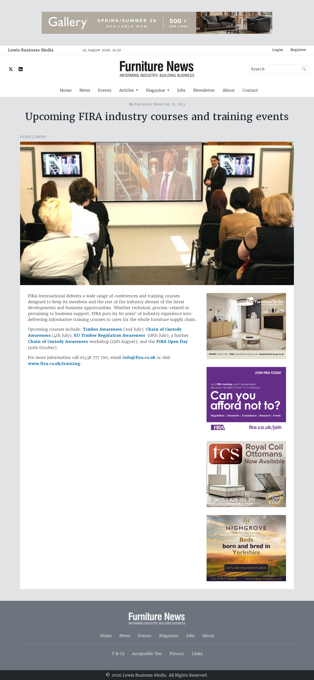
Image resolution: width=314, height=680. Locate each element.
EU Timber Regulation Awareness (109, 335)
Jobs (181, 90)
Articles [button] (127, 90)
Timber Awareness (102, 329)
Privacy (177, 653)
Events (104, 90)
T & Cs (118, 653)
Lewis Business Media (30, 50)
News (84, 90)
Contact (250, 90)
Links (197, 653)
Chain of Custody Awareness (58, 341)
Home (66, 90)
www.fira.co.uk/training (54, 363)
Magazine (168, 635)
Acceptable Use (147, 653)
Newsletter (204, 90)
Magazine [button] (156, 90)
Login (277, 50)
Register (298, 50)
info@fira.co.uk (139, 357)
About (229, 90)
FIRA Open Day (172, 341)
